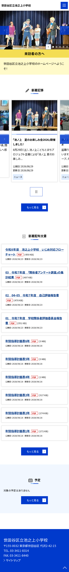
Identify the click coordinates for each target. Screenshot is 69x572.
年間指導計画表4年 (17, 377)
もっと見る (33, 207)
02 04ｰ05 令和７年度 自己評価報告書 (32, 295)
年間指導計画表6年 (17, 341)
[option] (34, 30)
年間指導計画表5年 (17, 359)
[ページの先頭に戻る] (65, 568)
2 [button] (56, 47)
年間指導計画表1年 (17, 431)
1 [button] (53, 47)
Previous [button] (4, 30)
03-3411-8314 (19, 550)
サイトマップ (13, 560)
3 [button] (60, 47)
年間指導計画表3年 (17, 395)
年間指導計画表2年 (17, 413)
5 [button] (67, 47)
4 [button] (63, 47)
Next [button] (64, 30)
